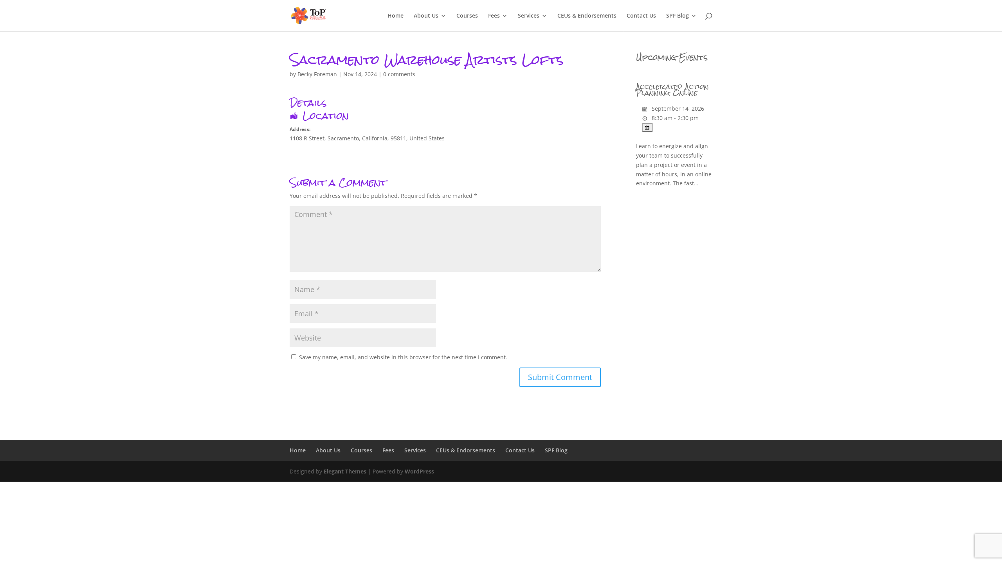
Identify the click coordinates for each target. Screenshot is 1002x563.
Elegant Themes (345, 471)
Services (528, 16)
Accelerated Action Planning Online (672, 89)
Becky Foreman (317, 74)
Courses (467, 16)
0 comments (399, 74)
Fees (494, 16)
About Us (426, 16)
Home (395, 16)
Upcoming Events (672, 57)
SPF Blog (677, 16)
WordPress (419, 471)
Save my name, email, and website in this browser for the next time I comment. (403, 357)
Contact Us (641, 16)
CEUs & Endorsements (586, 16)
